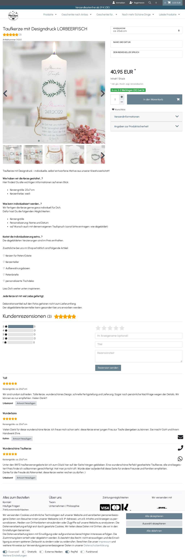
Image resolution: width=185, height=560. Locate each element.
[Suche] (150, 3)
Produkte (48, 14)
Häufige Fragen (11, 506)
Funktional (92, 551)
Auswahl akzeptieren (154, 523)
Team (52, 502)
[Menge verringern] (121, 101)
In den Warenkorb (153, 99)
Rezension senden (108, 367)
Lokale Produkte (168, 14)
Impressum (105, 541)
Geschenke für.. (105, 14)
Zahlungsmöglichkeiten (16, 509)
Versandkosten (136, 84)
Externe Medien (54, 551)
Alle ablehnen (154, 530)
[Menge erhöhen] (121, 96)
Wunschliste (119, 109)
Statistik (32, 551)
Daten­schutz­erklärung (96, 545)
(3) (20, 34)
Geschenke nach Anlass (75, 14)
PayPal (74, 551)
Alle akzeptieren (154, 516)
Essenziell (13, 551)
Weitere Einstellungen (15, 555)
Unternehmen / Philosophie (64, 506)
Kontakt (7, 502)
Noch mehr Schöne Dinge (136, 14)
